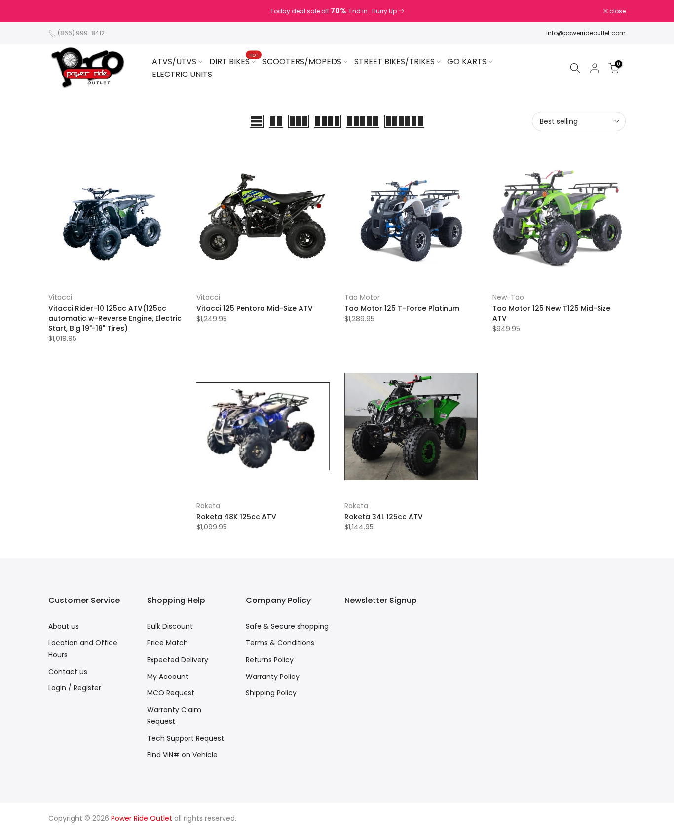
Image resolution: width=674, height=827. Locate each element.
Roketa (208, 506)
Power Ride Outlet (141, 818)
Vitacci (60, 297)
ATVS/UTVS (174, 61)
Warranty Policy (273, 676)
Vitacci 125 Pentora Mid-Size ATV (254, 308)
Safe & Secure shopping (287, 626)
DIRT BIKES (233, 61)
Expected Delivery (177, 660)
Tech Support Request (185, 738)
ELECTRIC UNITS (182, 74)
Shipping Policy (271, 693)
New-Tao (508, 297)
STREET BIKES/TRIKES (394, 61)
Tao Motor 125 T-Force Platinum (401, 308)
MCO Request (170, 693)
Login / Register (74, 688)
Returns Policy (270, 660)
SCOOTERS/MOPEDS (301, 61)
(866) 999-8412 (81, 33)
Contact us (67, 672)
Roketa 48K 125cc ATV (236, 517)
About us (63, 626)
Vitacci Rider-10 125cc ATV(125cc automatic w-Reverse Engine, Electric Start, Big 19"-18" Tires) (115, 318)
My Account (167, 676)
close (62, 11)
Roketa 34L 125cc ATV (383, 517)
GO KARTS (467, 61)
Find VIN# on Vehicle (182, 755)
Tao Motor (362, 297)
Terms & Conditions (280, 643)
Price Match (167, 643)
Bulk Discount (170, 626)
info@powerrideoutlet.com (586, 33)
